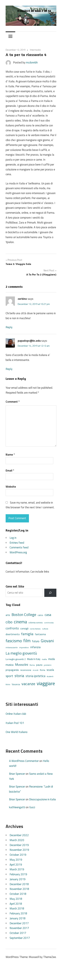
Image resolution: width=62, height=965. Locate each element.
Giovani (47, 641)
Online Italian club (16, 714)
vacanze (28, 684)
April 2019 (16, 864)
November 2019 (19, 850)
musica (10, 665)
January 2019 (17, 879)
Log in (13, 538)
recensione (25, 670)
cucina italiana (35, 628)
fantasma (40, 634)
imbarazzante (12, 647)
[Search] (50, 593)
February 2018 (18, 913)
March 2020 (17, 840)
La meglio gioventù (21, 653)
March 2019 (17, 869)
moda (51, 659)
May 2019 (16, 860)
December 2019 (19, 845)
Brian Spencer (17, 774)
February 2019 (18, 874)
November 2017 (19, 928)
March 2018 (17, 908)
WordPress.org (18, 552)
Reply (9, 327)
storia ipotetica (35, 676)
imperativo (24, 647)
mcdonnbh (32, 62)
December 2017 (19, 923)
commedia (49, 622)
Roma (42, 670)
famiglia (27, 633)
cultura (45, 628)
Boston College (24, 614)
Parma (32, 665)
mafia (44, 659)
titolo (8, 684)
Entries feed (17, 543)
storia (19, 676)
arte (8, 615)
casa (48, 614)
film (27, 640)
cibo (9, 622)
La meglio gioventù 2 (16, 659)
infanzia (35, 647)
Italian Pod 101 (15, 723)
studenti (50, 676)
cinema (20, 621)
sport (9, 675)
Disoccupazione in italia (42, 799)
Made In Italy (33, 659)
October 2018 (18, 894)
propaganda (12, 670)
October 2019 (18, 855)
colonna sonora (35, 622)
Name (10, 454)
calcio (40, 615)
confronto (12, 628)
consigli (24, 628)
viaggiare (46, 683)
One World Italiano (16, 732)
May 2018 (16, 899)
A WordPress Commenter (24, 761)
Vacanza (16, 684)
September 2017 (20, 938)
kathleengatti (17, 807)
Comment (13, 402)
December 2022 (19, 835)
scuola (50, 670)
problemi (47, 665)
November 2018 (19, 889)
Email (10, 470)
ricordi (35, 670)
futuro (35, 641)
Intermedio (35, 49)
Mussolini (21, 664)
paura (39, 665)
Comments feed (19, 547)
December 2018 (19, 884)
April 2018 (16, 904)
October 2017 (18, 933)
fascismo (14, 640)
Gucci (32, 807)
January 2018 (17, 918)
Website (11, 486)
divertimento (13, 634)
